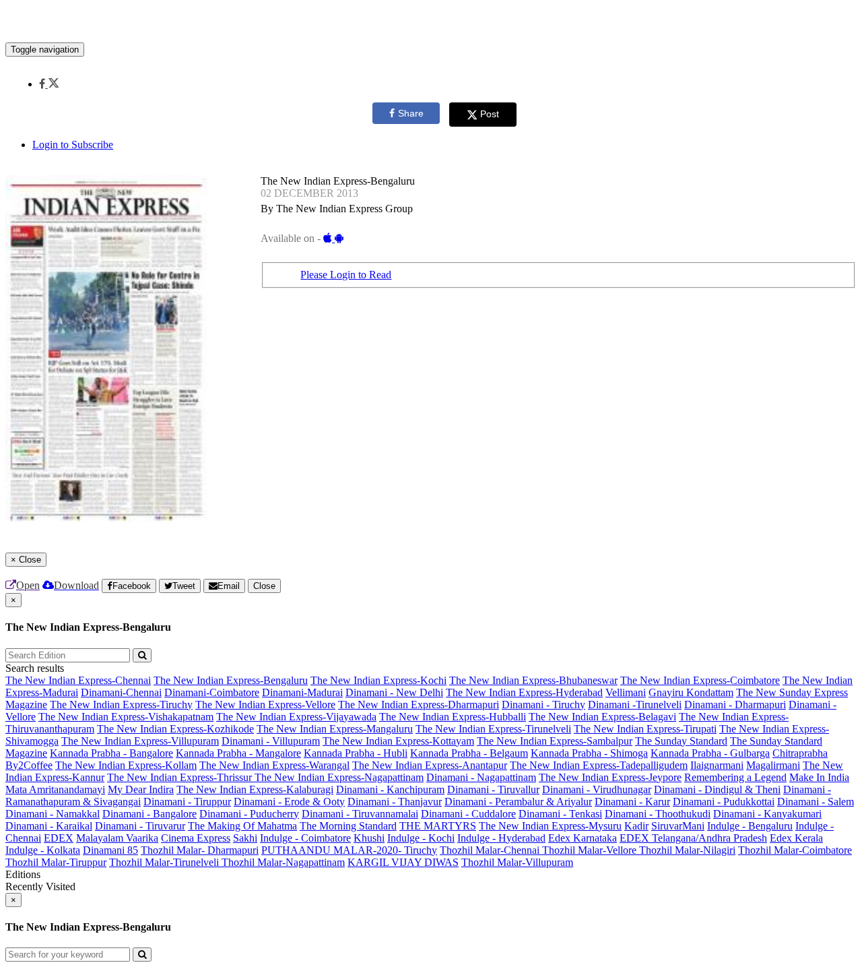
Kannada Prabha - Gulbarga (710, 753)
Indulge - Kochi (421, 838)
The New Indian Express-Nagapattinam (339, 777)
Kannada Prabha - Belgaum (469, 753)
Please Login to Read (345, 274)
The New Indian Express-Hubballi (452, 716)
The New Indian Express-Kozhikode (175, 729)
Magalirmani (773, 765)
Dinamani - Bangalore (149, 813)
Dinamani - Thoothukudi (657, 813)
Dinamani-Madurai (302, 692)
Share (411, 113)
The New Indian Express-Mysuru (550, 826)
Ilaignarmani (716, 765)
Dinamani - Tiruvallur (493, 789)
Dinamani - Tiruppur (187, 801)
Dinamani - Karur (632, 801)
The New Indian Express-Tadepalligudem (599, 765)
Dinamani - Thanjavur (394, 801)
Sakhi (245, 838)
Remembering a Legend (735, 777)
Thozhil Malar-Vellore (590, 850)
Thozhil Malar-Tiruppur (55, 862)
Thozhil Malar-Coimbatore (795, 850)
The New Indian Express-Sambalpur (554, 741)
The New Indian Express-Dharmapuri (418, 704)
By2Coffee (29, 765)
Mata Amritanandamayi (55, 789)
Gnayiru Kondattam (691, 692)
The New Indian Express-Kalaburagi (254, 789)
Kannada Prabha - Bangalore (111, 753)
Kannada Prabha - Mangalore (238, 753)
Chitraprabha (800, 753)
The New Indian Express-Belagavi (602, 716)
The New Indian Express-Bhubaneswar (533, 680)
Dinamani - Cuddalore (468, 813)
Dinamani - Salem (815, 801)
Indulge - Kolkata (42, 850)
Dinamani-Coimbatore (211, 692)
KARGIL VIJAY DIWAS (403, 862)
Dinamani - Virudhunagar (596, 789)
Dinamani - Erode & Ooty (289, 801)
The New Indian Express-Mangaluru (335, 729)
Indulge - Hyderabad (501, 838)
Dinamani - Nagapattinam (481, 777)
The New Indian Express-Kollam (126, 765)
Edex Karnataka (582, 838)
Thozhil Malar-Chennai (491, 850)
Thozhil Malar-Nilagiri (687, 850)
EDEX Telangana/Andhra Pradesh (693, 838)
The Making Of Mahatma (242, 826)
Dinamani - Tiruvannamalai (360, 813)
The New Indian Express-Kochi (378, 680)
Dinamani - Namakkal (52, 813)
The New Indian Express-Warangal (274, 765)
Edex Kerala (796, 838)
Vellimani (625, 692)
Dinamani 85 (110, 850)
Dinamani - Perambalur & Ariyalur (518, 801)
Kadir (636, 826)
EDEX (58, 838)
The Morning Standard (348, 826)
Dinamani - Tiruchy (543, 704)
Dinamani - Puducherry (249, 813)
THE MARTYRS (437, 826)
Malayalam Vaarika (117, 838)
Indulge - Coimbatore (305, 838)
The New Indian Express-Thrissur (181, 777)
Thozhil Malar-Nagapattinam (283, 862)
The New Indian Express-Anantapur (429, 765)
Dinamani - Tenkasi (560, 813)
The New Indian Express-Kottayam (398, 741)
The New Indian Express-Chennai (78, 680)
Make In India (819, 777)
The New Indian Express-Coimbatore (700, 680)
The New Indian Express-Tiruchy (121, 704)
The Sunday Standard (681, 741)
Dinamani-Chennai (121, 692)
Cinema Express (195, 838)
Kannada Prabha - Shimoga (589, 753)
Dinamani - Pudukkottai (723, 801)
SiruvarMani (677, 826)
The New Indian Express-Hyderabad (524, 692)
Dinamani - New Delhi (394, 692)
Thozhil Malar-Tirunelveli (165, 862)
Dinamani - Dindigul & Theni (717, 789)
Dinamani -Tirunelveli (635, 704)
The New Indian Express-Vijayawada (296, 716)
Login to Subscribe (72, 144)
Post (489, 113)
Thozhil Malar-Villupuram (517, 862)
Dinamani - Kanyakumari (767, 813)
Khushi (369, 838)
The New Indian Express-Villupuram (140, 741)
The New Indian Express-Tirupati (645, 729)
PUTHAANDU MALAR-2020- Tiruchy (349, 850)
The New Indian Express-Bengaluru (231, 680)
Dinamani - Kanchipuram (390, 789)
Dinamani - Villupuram (271, 741)
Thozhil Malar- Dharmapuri (200, 850)
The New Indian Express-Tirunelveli (493, 729)
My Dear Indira (141, 789)
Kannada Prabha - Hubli (355, 753)
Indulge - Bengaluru (750, 826)
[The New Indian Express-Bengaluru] (431, 22)
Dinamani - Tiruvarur (140, 826)
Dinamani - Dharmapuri (735, 704)
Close (264, 586)
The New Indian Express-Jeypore (610, 777)
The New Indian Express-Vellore (265, 704)
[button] (49, 84)
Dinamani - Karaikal (48, 826)
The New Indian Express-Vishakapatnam (125, 716)
